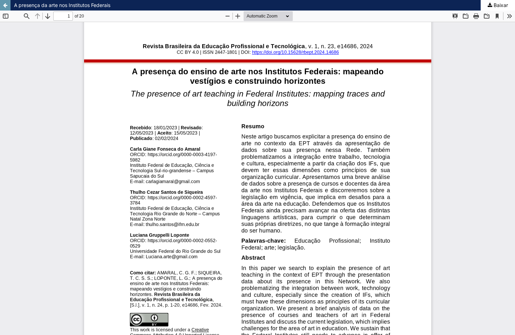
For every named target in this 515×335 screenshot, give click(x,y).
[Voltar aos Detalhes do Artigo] (5, 5)
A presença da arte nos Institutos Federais (62, 5)
